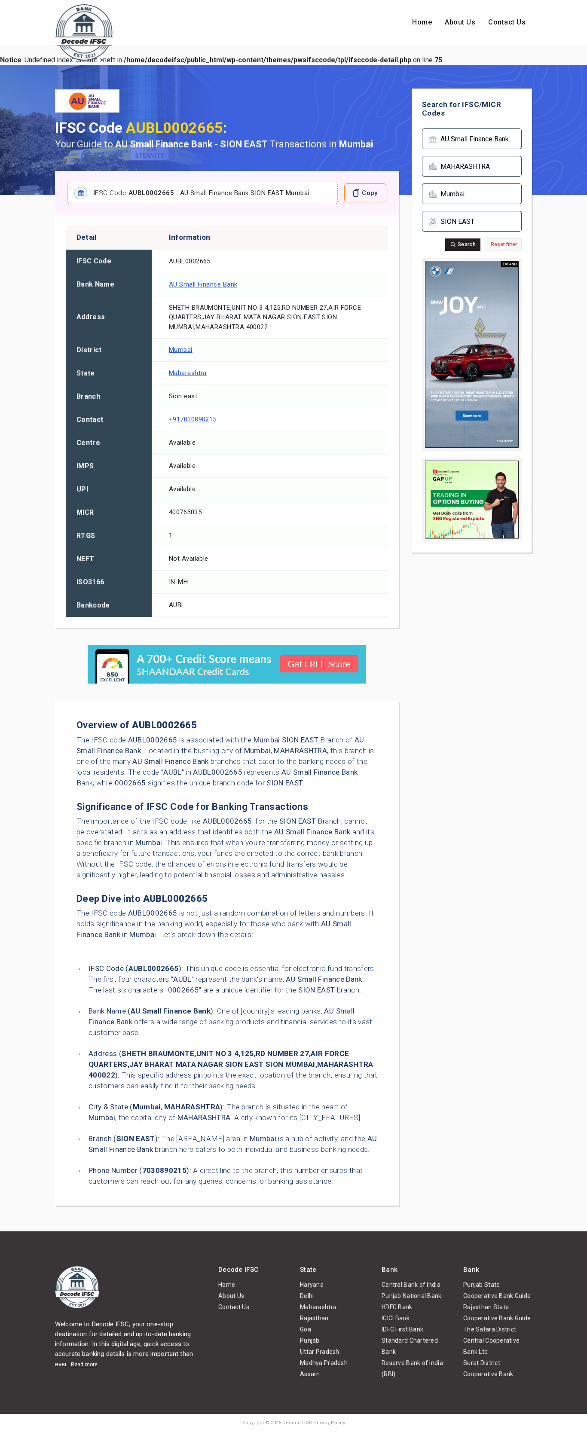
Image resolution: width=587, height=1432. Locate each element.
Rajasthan (314, 1318)
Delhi (307, 1295)
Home (422, 22)
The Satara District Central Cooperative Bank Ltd (491, 1340)
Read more (84, 1365)
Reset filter (504, 244)
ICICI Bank (396, 1318)
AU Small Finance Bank (203, 284)
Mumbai (181, 350)
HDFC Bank (397, 1307)
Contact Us (507, 22)
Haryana (312, 1284)
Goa (305, 1329)
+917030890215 (193, 419)
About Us (460, 22)
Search (466, 244)
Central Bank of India (411, 1284)
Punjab (310, 1340)
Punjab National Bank (412, 1295)
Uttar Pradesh (319, 1351)
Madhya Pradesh (324, 1362)
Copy (369, 193)
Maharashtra (188, 373)
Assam (310, 1374)
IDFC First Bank (402, 1329)
